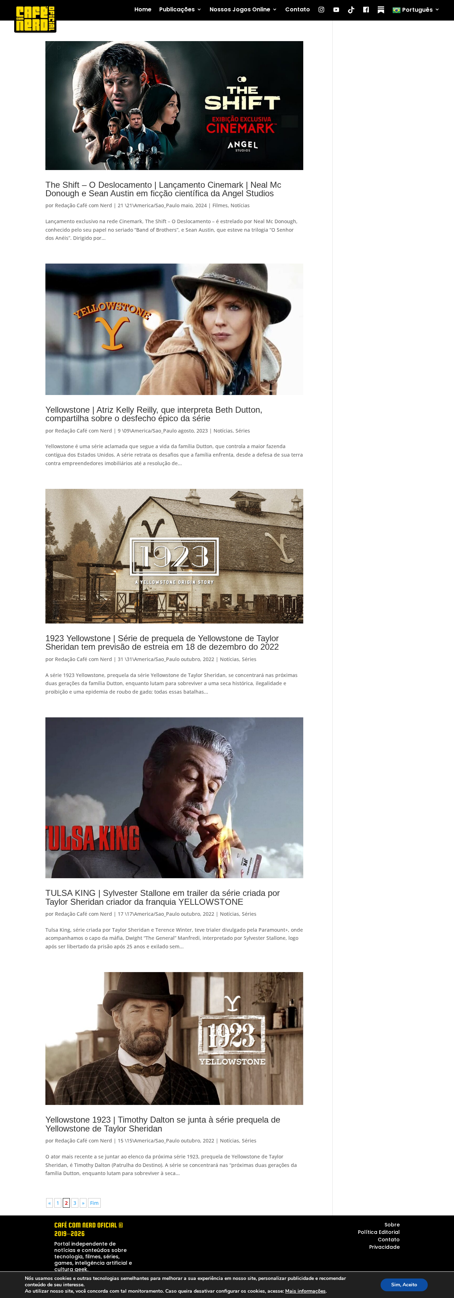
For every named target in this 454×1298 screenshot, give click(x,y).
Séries (243, 430)
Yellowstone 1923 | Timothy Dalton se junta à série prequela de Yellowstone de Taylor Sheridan (162, 1124)
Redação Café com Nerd (83, 205)
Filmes (220, 205)
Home (142, 9)
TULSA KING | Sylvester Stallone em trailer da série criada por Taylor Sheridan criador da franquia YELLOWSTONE (162, 897)
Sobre (392, 1224)
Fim (94, 1203)
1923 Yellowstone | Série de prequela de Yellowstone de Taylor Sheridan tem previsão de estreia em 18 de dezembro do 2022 (162, 642)
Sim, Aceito (404, 1284)
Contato (297, 9)
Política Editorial (379, 1232)
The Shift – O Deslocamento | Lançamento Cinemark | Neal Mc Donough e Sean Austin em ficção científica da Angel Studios (163, 189)
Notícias (240, 205)
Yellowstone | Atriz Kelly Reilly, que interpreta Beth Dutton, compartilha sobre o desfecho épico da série (153, 414)
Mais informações (305, 1291)
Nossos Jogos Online (240, 9)
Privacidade (384, 1247)
